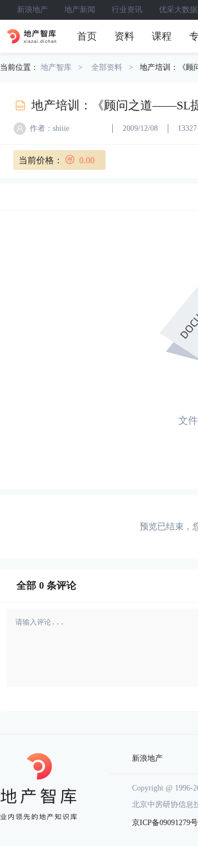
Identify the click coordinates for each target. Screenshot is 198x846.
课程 (162, 36)
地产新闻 (79, 9)
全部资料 (106, 67)
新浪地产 (32, 9)
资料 (124, 36)
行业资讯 (127, 9)
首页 (87, 36)
